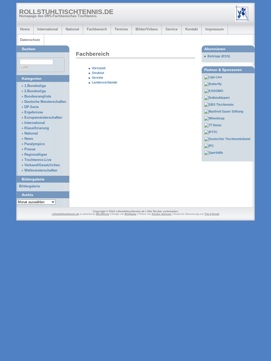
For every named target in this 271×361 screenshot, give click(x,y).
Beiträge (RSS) (218, 56)
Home (25, 29)
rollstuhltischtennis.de (66, 11)
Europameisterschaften (43, 117)
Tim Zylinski (212, 214)
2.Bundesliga (35, 91)
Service (171, 29)
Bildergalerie (29, 186)
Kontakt (191, 29)
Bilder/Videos (147, 29)
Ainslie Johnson (161, 214)
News (28, 139)
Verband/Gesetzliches (42, 165)
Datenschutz (30, 40)
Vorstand (98, 68)
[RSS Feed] (243, 13)
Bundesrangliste (37, 96)
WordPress (102, 214)
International (47, 29)
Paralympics (34, 144)
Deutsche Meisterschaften (45, 102)
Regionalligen (35, 154)
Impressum (214, 29)
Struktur (98, 73)
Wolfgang (130, 214)
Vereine (97, 78)
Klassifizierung (36, 128)
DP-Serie (31, 107)
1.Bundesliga (35, 86)
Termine (121, 29)
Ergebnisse (33, 112)
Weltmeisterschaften (40, 170)
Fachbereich (97, 29)
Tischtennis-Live (37, 160)
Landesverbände (104, 82)
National (72, 29)
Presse (29, 149)
